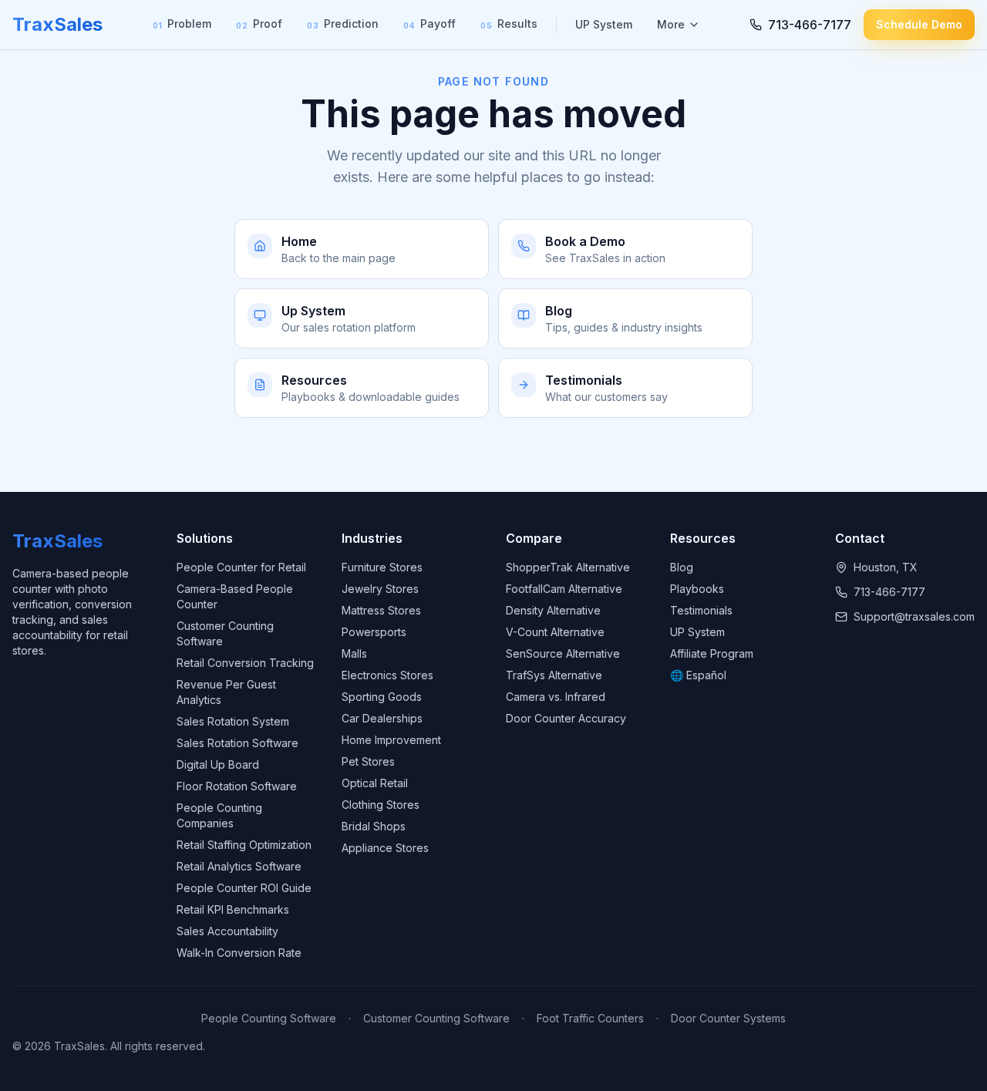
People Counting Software (268, 1018)
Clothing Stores (380, 804)
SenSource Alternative (563, 653)
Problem (182, 23)
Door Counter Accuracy (566, 718)
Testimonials (701, 610)
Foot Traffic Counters (590, 1018)
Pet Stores (368, 761)
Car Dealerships (382, 718)
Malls (354, 653)
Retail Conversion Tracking (245, 662)
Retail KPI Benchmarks (233, 909)
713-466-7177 (889, 591)
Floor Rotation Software (237, 786)
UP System (603, 24)
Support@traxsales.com (914, 616)
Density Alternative (553, 610)
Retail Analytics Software (239, 866)
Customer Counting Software (436, 1018)
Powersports (374, 631)
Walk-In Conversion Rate (239, 952)
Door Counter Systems (728, 1018)
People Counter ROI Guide (244, 887)
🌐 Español (698, 675)
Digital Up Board (218, 764)
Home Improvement (391, 739)
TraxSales (57, 24)
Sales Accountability (227, 931)
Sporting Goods (382, 696)
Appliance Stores (385, 847)
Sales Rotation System (233, 721)
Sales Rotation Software (237, 742)
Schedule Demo (919, 24)
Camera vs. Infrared (555, 696)
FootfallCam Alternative (564, 588)
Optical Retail (375, 783)
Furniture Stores (382, 567)
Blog (681, 567)
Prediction (343, 23)
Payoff (429, 23)
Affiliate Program (711, 653)
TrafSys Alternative (554, 675)
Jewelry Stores (380, 588)
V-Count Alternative (555, 631)
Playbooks (697, 588)
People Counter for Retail (241, 567)
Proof (259, 23)
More (671, 24)
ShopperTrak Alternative (568, 567)
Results (508, 23)
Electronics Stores (387, 675)
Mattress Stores (381, 610)
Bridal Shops (374, 826)
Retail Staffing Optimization (244, 844)
